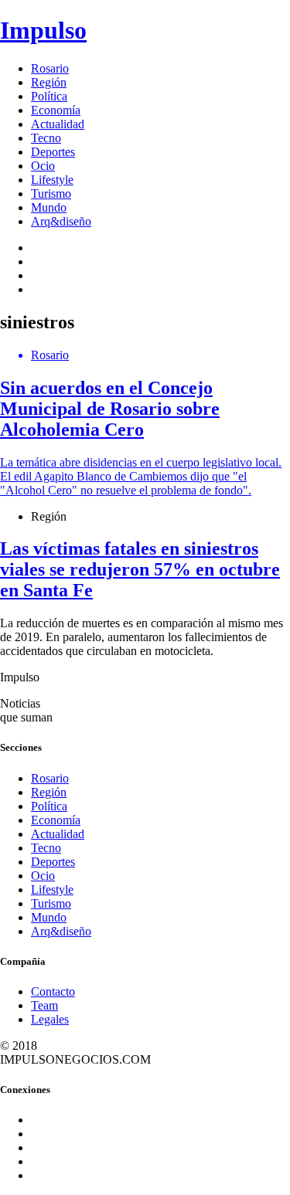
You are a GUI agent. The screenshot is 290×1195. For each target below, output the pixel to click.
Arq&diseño (61, 221)
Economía (55, 110)
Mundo (49, 207)
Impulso (43, 30)
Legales (50, 1019)
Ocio (43, 165)
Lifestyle (52, 179)
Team (44, 1005)
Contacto (53, 991)
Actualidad (57, 124)
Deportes (53, 151)
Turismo (51, 193)
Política (49, 96)
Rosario (50, 68)
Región (49, 82)
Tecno (46, 137)
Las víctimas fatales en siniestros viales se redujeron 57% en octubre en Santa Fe (140, 569)
